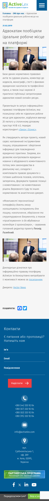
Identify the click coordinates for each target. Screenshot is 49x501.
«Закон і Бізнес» (27, 129)
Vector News (19, 287)
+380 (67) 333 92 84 (24, 409)
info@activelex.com (24, 431)
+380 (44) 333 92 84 (24, 405)
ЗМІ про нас (18, 13)
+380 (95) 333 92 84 (24, 416)
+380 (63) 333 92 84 (24, 412)
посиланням (35, 279)
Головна (7, 13)
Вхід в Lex (35, 496)
